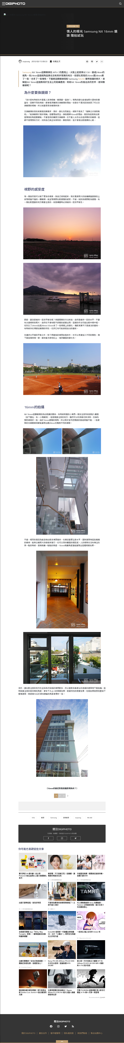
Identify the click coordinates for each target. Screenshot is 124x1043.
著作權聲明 (55, 1033)
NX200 (81, 79)
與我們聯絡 (82, 1033)
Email (102, 61)
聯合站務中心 (96, 1033)
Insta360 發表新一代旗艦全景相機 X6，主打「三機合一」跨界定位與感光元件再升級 (61, 934)
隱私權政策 (69, 1033)
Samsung (26, 72)
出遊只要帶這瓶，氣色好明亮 (30, 903)
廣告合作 (43, 1033)
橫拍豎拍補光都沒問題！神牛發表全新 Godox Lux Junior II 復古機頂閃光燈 (32, 992)
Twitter (97, 61)
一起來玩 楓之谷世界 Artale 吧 (88, 932)
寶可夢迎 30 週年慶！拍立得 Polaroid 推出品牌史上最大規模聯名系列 (33, 876)
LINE (92, 61)
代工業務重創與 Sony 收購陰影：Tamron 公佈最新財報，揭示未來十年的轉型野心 (90, 905)
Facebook (87, 61)
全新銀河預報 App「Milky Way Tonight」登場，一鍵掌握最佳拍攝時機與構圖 (32, 934)
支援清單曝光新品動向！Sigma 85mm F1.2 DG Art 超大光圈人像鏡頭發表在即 (61, 992)
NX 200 (89, 818)
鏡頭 (42, 818)
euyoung (26, 61)
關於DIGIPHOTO (28, 1033)
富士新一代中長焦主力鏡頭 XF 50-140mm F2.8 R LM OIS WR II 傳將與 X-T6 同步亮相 (90, 963)
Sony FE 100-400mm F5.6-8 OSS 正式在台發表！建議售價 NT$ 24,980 (61, 963)
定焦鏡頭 (66, 818)
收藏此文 (56, 61)
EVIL (33, 818)
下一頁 (68, 796)
